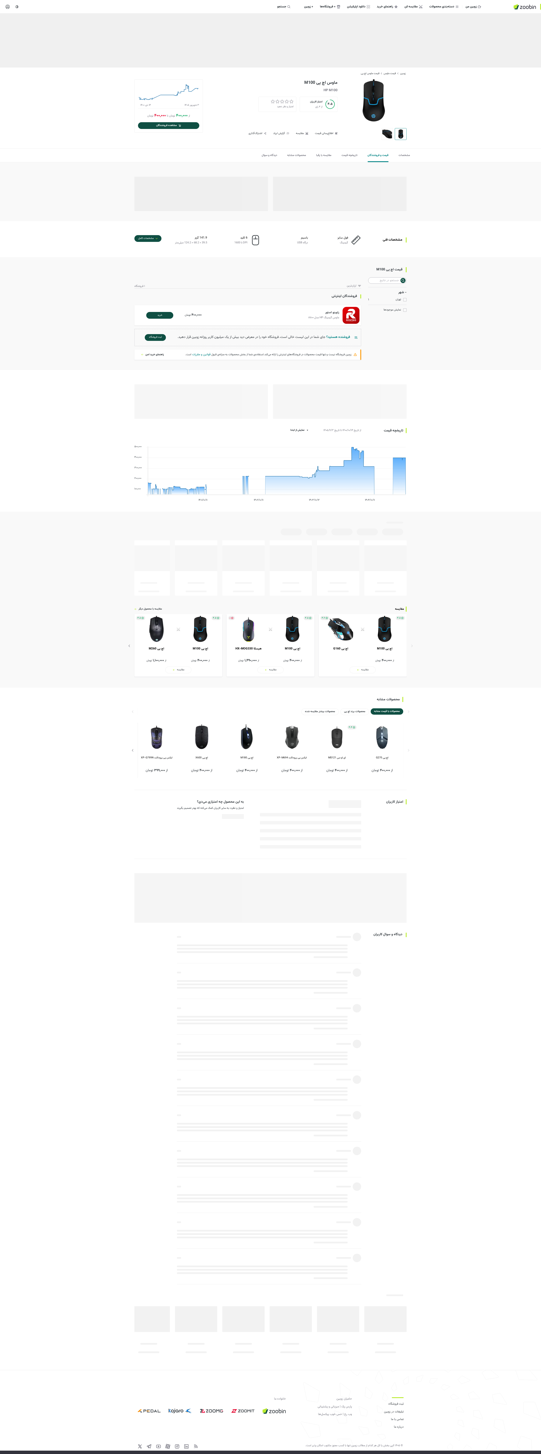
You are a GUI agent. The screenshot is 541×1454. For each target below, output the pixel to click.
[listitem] (363, 645)
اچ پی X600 (201, 758)
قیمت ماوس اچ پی (370, 73)
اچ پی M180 (246, 758)
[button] (248, 315)
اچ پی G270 (382, 758)
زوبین (403, 73)
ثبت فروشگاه (396, 1404)
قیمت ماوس (390, 73)
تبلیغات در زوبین (394, 1411)
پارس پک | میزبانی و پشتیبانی (335, 1406)
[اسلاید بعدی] (129, 646)
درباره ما (399, 1427)
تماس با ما (397, 1419)
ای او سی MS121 (337, 758)
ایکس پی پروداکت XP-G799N (156, 758)
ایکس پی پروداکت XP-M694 (292, 758)
